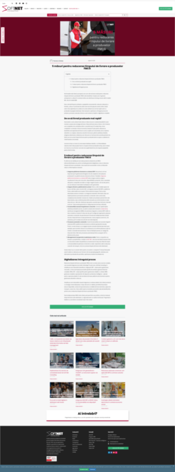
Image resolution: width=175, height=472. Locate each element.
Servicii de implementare (114, 436)
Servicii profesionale (77, 444)
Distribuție (74, 434)
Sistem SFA (91, 448)
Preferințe (92, 469)
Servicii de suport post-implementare (116, 438)
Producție (74, 436)
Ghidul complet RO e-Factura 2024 (65, 15)
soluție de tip (104, 209)
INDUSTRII (39, 8)
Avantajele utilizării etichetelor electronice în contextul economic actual (111, 402)
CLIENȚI (45, 8)
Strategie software (112, 434)
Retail (73, 438)
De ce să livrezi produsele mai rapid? (81, 81)
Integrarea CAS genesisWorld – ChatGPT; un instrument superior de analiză (87, 373)
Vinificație (74, 450)
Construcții (75, 446)
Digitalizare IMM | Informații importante (84, 15)
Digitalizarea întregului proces (80, 87)
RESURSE (59, 8)
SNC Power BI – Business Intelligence (97, 440)
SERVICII (32, 8)
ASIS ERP (91, 434)
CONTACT (66, 8)
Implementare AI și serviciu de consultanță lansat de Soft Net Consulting (59, 373)
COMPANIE (52, 8)
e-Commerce (75, 440)
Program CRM (92, 436)
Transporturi (75, 442)
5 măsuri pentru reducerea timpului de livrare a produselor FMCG (87, 79)
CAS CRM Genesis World (94, 438)
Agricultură (75, 448)
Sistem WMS (92, 446)
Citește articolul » (53, 349)
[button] (27, 8)
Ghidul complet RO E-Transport (102, 15)
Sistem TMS (91, 442)
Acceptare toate (84, 469)
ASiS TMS (91, 444)
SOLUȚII (26, 8)
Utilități (74, 452)
